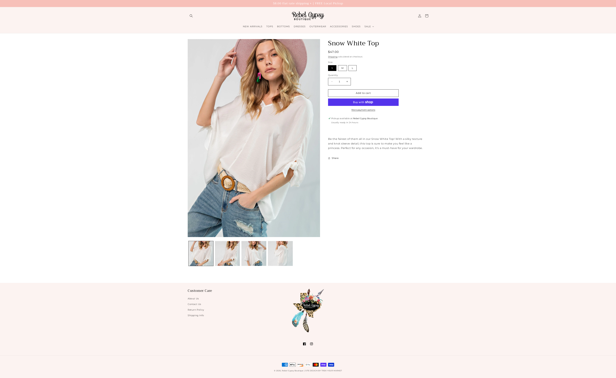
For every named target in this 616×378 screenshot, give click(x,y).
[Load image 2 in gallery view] (227, 253)
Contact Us (194, 304)
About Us (193, 298)
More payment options (363, 110)
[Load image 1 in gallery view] (200, 253)
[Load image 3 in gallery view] (253, 253)
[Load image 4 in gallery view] (280, 253)
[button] (191, 15)
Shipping (333, 56)
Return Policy (196, 309)
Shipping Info (196, 315)
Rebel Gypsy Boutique (293, 371)
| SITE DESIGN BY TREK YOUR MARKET (323, 371)
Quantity (333, 75)
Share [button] (335, 158)
